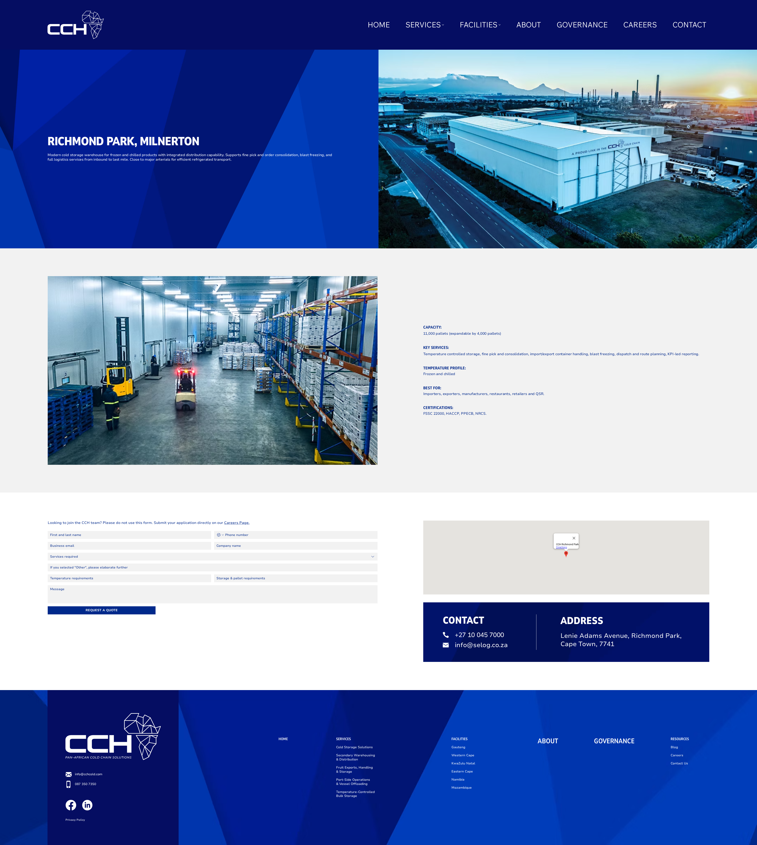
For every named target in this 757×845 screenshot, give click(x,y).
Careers (677, 755)
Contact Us (679, 763)
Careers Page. (237, 522)
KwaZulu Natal (463, 763)
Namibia (457, 779)
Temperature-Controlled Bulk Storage (355, 794)
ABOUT (548, 741)
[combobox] (213, 557)
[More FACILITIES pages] (500, 25)
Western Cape (462, 755)
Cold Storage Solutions (354, 747)
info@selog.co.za (481, 645)
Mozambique (461, 787)
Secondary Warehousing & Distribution (355, 757)
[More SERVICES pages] (443, 25)
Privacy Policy (75, 820)
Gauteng (458, 747)
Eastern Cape (462, 771)
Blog (674, 747)
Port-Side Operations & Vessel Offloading (353, 782)
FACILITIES (459, 739)
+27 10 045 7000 (479, 635)
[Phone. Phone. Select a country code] (220, 535)
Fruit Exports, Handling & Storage (354, 769)
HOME (283, 739)
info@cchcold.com (88, 774)
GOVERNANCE (614, 741)
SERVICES (343, 739)
